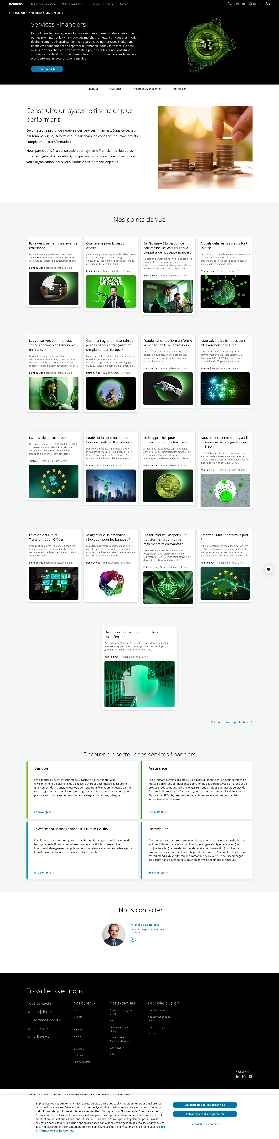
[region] (139, 1117)
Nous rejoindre (39, 1011)
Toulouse (78, 1055)
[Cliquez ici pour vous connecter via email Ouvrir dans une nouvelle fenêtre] (133, 939)
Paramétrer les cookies (205, 1124)
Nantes (77, 1036)
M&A (112, 1054)
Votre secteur (35, 13)
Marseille (78, 1016)
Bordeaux (78, 1029)
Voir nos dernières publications (230, 722)
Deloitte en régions (157, 1027)
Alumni (151, 1033)
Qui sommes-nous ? (42, 3)
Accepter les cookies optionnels (205, 1105)
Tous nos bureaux (82, 1061)
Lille (75, 1042)
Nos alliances (37, 1036)
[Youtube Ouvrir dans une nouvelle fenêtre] (251, 1077)
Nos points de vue (101, 3)
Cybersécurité (117, 1047)
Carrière (124, 3)
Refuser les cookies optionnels (205, 1114)
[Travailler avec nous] (268, 4)
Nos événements (156, 1010)
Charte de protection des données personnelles (87, 1094)
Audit (112, 1020)
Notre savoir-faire (72, 3)
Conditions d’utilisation (37, 1094)
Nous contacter (47, 69)
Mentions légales (122, 1094)
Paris (75, 1010)
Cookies (56, 1094)
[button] (236, 4)
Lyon (75, 1023)
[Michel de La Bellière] (114, 934)
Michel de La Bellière (145, 925)
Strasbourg (78, 1048)
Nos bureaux (37, 1028)
